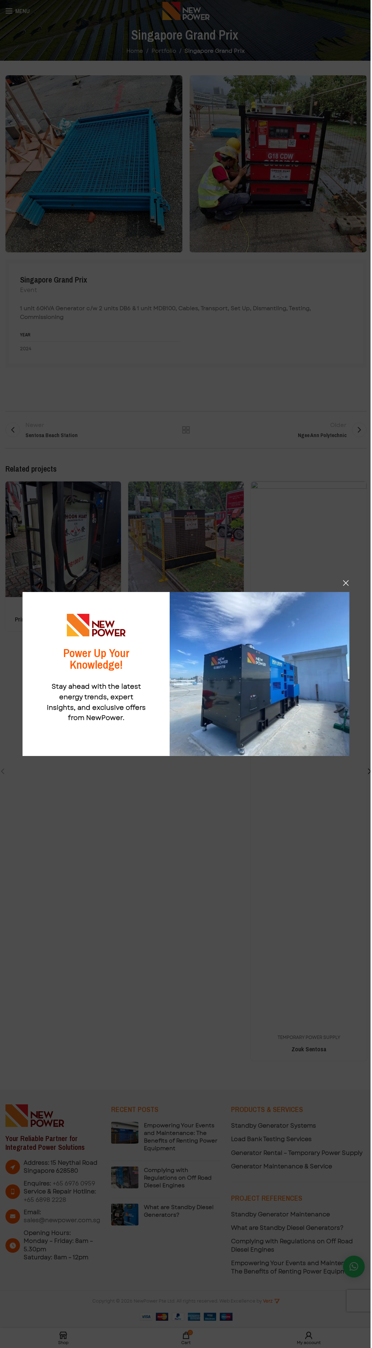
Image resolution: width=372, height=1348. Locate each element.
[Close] (346, 583)
